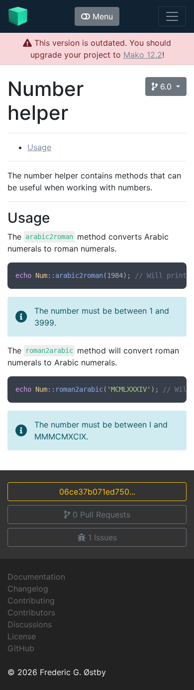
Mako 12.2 (142, 55)
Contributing (31, 600)
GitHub (20, 648)
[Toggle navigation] (172, 16)
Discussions (29, 624)
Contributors (31, 612)
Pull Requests (101, 514)
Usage (39, 147)
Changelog (27, 589)
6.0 (166, 86)
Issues (102, 537)
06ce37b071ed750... (97, 492)
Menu (101, 16)
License (21, 636)
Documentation (36, 577)
